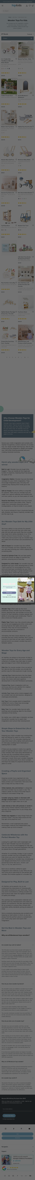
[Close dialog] (32, 579)
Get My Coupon (9, 592)
